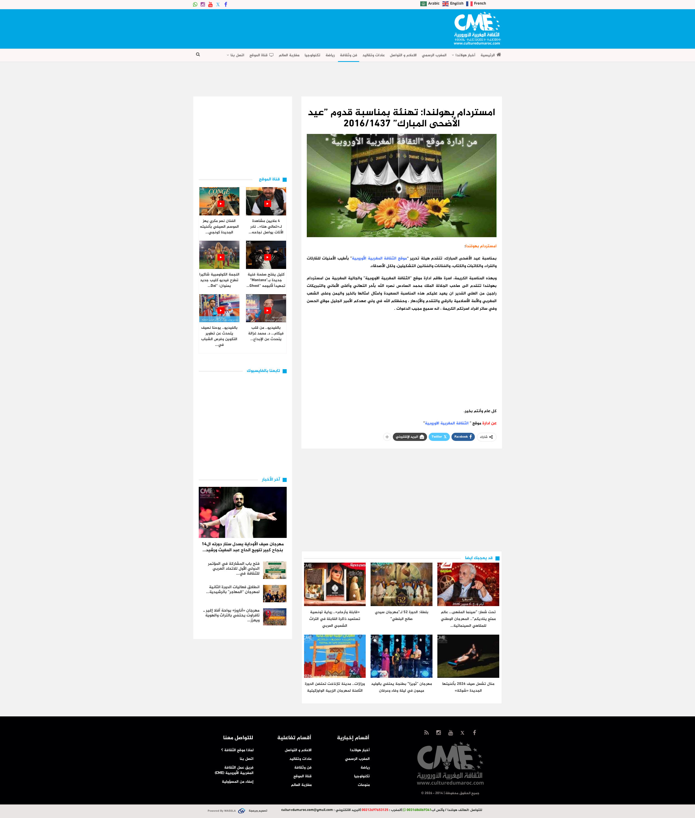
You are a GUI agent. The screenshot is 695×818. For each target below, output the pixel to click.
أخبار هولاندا (465, 55)
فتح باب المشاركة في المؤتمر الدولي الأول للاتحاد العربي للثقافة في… (234, 568)
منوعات (364, 785)
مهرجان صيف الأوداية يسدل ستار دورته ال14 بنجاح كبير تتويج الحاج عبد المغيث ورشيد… (243, 547)
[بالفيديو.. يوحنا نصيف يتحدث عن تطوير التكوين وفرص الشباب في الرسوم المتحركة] (219, 308)
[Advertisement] (292, 27)
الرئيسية (488, 55)
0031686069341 (419, 810)
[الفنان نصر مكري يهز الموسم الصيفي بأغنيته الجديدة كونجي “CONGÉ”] (219, 201)
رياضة (330, 55)
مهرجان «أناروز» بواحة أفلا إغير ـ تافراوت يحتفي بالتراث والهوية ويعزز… (231, 615)
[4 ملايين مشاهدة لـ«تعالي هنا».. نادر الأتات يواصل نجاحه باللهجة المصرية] (266, 201)
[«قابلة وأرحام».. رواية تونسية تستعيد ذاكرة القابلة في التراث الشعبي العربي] (335, 584)
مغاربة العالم (289, 55)
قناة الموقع (258, 55)
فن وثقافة (348, 55)
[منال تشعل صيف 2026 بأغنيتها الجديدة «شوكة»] (468, 656)
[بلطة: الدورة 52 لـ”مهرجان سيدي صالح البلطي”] (401, 584)
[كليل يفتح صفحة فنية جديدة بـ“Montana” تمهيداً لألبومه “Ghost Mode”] (266, 255)
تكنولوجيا (312, 55)
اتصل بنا (237, 55)
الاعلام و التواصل (403, 55)
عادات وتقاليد (373, 55)
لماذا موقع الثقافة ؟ (237, 750)
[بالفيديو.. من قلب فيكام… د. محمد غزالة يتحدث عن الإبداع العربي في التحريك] (266, 308)
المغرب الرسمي (434, 55)
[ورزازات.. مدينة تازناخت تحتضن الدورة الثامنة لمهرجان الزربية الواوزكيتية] (335, 656)
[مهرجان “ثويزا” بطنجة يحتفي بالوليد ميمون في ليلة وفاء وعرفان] (401, 656)
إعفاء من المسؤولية (238, 782)
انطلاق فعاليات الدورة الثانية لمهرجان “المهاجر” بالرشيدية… (233, 590)
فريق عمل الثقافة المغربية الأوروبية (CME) (234, 770)
